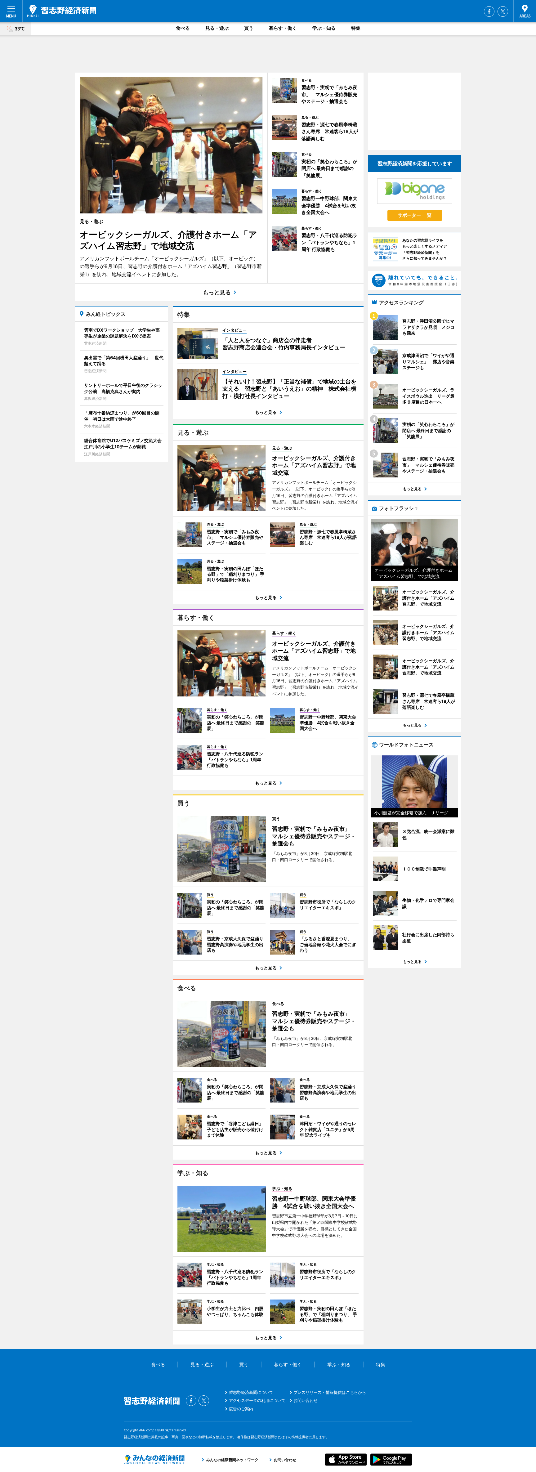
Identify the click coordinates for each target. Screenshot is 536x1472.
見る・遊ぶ (217, 28)
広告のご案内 (241, 1408)
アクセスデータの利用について (257, 1400)
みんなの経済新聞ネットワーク (154, 1459)
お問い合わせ (305, 1400)
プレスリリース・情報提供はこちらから (329, 1392)
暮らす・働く (283, 28)
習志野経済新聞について (251, 1392)
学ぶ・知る (324, 28)
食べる (183, 28)
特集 (355, 28)
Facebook (489, 11)
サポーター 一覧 (414, 215)
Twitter (503, 11)
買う (248, 28)
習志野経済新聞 (61, 11)
